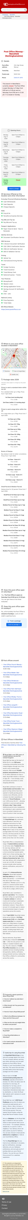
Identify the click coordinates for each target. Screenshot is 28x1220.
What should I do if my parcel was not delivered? (13, 1006)
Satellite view (15, 374)
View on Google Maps (19, 371)
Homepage (5, 14)
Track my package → (14, 624)
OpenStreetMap (17, 367)
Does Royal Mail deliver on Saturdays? (11, 1036)
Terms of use (6, 1191)
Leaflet (11, 367)
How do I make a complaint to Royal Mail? (12, 1029)
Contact (5, 1208)
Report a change (14, 188)
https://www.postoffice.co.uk (11, 309)
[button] (14, 356)
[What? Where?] (25, 10)
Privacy (4, 1205)
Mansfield (12, 14)
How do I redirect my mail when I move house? (13, 1000)
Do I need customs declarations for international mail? (14, 1042)
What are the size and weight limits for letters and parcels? (14, 1023)
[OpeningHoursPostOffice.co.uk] (14, 4)
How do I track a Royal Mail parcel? (14, 1011)
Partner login (14, 1218)
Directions (7, 371)
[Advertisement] (14, 35)
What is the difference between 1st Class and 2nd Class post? (14, 1017)
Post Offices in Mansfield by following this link (13, 745)
